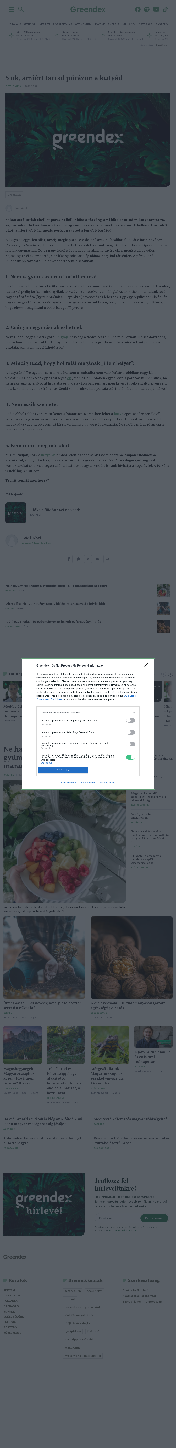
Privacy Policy (107, 782)
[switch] (130, 720)
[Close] (147, 666)
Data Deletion (68, 782)
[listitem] (88, 713)
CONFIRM (63, 770)
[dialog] (88, 724)
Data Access (88, 782)
